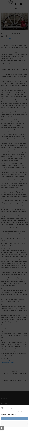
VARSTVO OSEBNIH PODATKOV (17, 429)
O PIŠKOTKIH (8, 429)
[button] (27, 408)
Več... (14, 426)
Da (14, 418)
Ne (14, 422)
